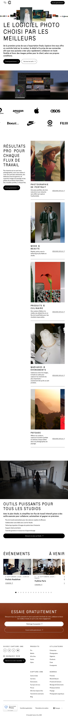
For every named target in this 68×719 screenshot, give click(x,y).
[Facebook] (5, 650)
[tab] (15, 592)
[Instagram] (9, 650)
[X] (13, 650)
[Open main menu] (5, 3)
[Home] (9, 3)
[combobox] (59, 708)
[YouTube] (18, 650)
